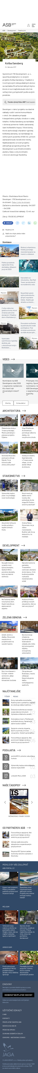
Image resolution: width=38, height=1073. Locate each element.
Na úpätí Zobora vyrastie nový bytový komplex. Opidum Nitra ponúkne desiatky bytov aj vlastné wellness (8, 569)
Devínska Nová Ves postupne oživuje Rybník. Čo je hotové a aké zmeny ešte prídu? (8, 460)
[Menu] (33, 25)
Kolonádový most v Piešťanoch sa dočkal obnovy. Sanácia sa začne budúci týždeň (22, 721)
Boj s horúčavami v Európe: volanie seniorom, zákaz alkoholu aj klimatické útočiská (9, 675)
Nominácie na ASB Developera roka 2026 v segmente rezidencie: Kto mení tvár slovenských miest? (12, 386)
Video (6, 359)
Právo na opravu (9, 1030)
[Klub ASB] (28, 25)
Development (11, 545)
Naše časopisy (11, 785)
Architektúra (11, 410)
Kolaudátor (21, 403)
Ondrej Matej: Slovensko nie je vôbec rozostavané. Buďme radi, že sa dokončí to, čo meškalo (28, 530)
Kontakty (6, 1018)
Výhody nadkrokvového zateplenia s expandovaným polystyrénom (21, 844)
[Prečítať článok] (13, 371)
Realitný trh (9, 230)
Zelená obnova (12, 617)
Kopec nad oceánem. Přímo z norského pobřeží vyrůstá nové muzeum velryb (10, 890)
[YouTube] (35, 223)
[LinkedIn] (29, 223)
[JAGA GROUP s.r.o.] (8, 1049)
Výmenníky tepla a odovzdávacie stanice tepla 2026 (23, 766)
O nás (4, 1014)
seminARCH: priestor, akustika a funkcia (23, 757)
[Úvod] (9, 25)
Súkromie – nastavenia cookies (14, 1037)
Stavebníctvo (11, 475)
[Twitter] (23, 223)
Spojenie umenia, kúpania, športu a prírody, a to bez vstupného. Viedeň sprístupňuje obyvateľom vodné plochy (23, 730)
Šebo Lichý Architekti (21, 202)
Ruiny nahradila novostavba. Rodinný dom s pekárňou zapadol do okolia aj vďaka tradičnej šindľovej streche (23, 702)
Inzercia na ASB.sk (9, 1026)
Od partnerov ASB (14, 827)
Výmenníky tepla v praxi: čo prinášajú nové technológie (8, 495)
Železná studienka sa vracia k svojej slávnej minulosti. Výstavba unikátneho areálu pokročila (21, 712)
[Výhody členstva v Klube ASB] (5, 102)
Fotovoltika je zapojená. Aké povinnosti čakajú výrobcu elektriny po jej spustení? (21, 740)
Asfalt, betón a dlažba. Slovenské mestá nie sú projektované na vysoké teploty (8, 639)
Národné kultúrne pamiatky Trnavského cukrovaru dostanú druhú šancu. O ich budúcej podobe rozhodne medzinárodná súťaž (29, 572)
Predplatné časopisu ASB (12, 1022)
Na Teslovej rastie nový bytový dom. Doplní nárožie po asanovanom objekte (8, 603)
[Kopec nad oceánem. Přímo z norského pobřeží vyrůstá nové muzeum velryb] (9, 878)
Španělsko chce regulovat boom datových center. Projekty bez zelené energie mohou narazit (27, 892)
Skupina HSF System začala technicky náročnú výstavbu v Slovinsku (22, 853)
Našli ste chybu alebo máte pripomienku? (15, 234)
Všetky (8, 403)
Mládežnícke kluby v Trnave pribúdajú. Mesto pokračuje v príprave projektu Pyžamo (9, 432)
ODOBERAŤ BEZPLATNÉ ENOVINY (18, 995)
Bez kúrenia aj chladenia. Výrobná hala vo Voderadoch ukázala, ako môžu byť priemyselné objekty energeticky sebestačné (28, 644)
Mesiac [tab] (15, 696)
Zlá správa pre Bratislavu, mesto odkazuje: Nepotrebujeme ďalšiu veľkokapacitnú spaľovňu (28, 678)
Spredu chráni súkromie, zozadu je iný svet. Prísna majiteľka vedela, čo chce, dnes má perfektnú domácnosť (27, 932)
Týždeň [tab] (7, 696)
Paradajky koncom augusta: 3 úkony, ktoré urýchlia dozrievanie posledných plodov (27, 970)
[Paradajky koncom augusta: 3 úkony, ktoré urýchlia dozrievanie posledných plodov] (29, 957)
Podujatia (9, 750)
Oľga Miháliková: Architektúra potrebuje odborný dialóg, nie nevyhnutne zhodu (29, 432)
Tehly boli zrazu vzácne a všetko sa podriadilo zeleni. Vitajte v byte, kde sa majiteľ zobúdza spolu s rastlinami (10, 931)
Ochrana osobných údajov (13, 1033)
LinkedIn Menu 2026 (18, 776)
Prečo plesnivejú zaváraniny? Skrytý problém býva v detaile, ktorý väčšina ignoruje (10, 970)
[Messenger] (17, 223)
